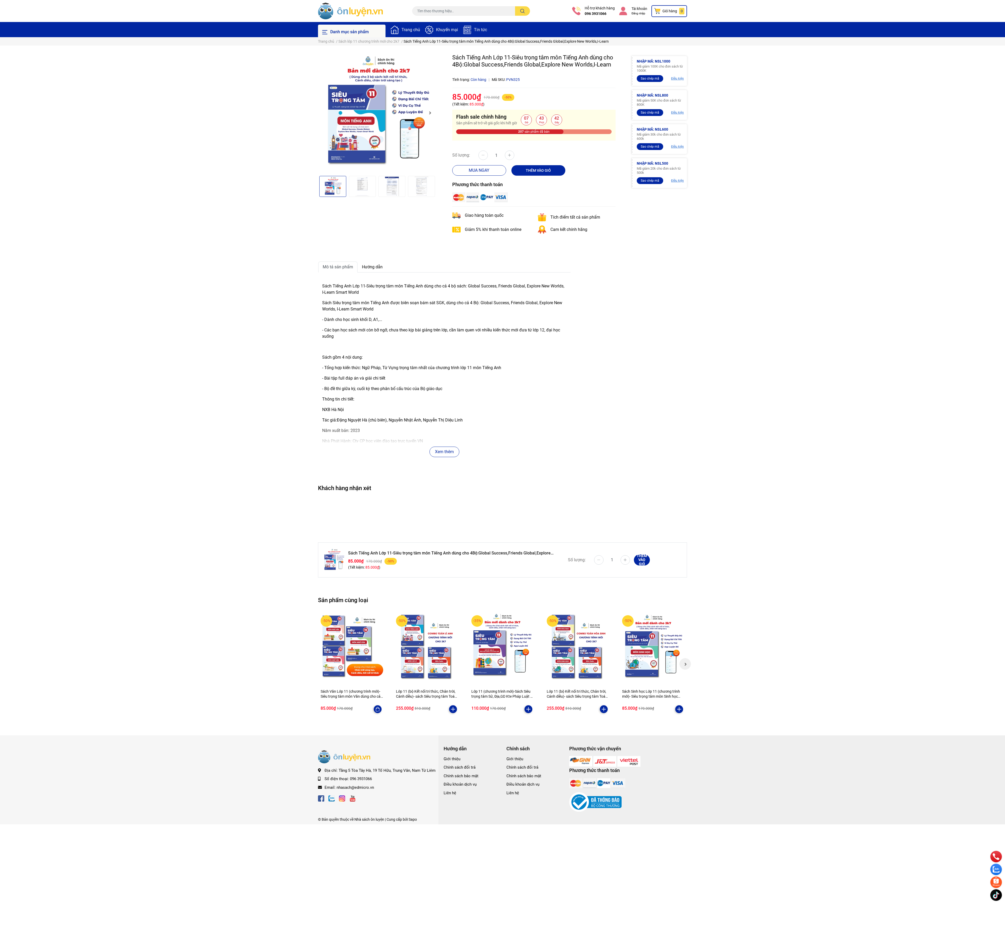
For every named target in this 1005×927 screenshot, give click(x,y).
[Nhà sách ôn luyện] (581, 761)
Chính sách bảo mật (461, 776)
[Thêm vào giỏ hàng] (453, 709)
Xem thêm (444, 451)
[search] (522, 11)
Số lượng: (461, 155)
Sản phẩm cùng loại (343, 600)
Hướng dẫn (372, 266)
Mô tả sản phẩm (338, 266)
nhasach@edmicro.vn (355, 787)
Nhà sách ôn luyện (369, 819)
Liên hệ (450, 793)
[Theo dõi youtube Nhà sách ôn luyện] (352, 798)
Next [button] (430, 113)
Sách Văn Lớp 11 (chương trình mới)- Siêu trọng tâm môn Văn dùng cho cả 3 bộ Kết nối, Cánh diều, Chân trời (351, 696)
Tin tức (480, 29)
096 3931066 (595, 14)
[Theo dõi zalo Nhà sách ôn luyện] (331, 798)
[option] (377, 113)
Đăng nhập (638, 13)
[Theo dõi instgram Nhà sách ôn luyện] (342, 798)
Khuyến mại (447, 29)
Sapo (413, 819)
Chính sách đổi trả (460, 767)
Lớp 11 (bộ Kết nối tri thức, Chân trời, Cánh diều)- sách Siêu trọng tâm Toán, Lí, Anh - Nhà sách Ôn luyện (426, 696)
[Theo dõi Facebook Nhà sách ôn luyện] (321, 798)
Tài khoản (639, 9)
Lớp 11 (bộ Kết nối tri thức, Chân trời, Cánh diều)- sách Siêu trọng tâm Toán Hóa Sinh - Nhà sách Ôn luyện (577, 696)
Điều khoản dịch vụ (460, 784)
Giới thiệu (452, 759)
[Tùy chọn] (378, 709)
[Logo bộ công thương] (595, 802)
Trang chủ (410, 29)
